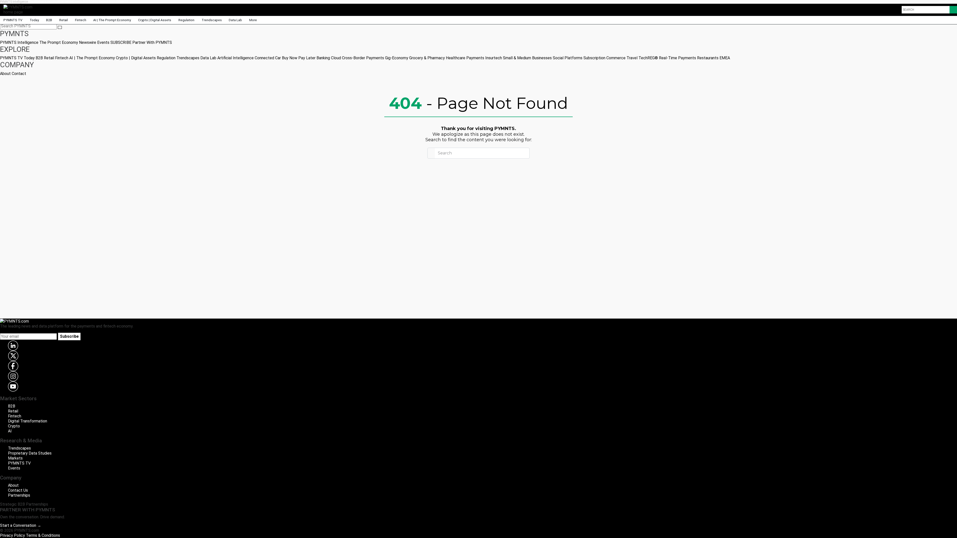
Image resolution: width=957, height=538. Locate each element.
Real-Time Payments (677, 58)
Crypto (14, 426)
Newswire (65, 1)
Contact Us (18, 490)
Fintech (80, 20)
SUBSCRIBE (91, 1)
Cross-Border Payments (363, 58)
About (942, 1)
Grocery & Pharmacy (427, 58)
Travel (632, 58)
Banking (323, 58)
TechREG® (648, 58)
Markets (15, 458)
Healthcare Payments (465, 58)
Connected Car (268, 58)
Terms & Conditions (43, 535)
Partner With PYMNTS (113, 1)
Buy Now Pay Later (299, 58)
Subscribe (69, 336)
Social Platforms (567, 58)
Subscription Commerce (604, 58)
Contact (951, 1)
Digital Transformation (27, 421)
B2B (49, 20)
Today (34, 20)
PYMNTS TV (12, 20)
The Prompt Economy (42, 1)
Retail (63, 20)
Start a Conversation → (20, 525)
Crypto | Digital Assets (154, 20)
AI (10, 431)
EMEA (724, 58)
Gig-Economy (396, 58)
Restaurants (707, 58)
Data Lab (235, 20)
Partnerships (19, 495)
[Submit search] (60, 27)
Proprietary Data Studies (30, 453)
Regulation (186, 20)
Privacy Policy (12, 535)
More (253, 20)
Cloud (336, 58)
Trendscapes (212, 20)
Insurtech (493, 58)
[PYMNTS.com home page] (19, 9)
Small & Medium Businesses (527, 58)
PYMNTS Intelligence (14, 1)
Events (78, 1)
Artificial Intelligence (235, 58)
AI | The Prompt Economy (112, 20)
